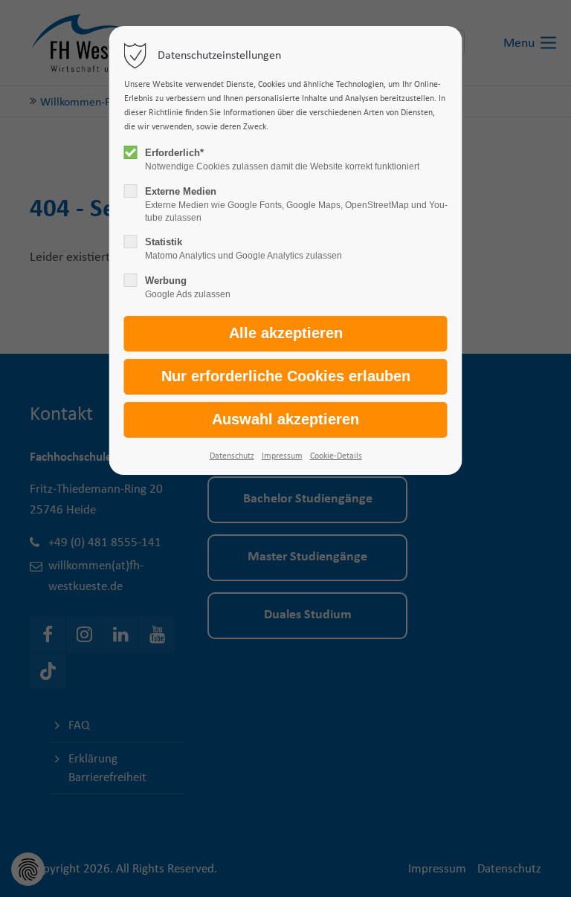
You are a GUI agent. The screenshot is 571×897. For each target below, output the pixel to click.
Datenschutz (232, 456)
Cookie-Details (336, 456)
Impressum (282, 456)
